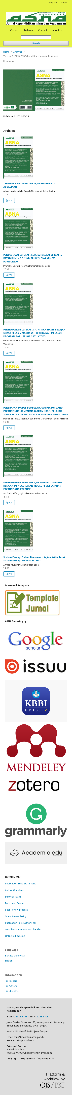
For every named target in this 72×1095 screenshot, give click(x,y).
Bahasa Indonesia (15, 955)
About (56, 30)
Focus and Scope (14, 903)
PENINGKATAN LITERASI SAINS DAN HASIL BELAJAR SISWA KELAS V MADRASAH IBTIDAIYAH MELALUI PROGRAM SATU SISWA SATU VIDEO (34, 333)
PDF (10, 200)
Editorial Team (13, 896)
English (9, 960)
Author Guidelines (14, 890)
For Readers (11, 980)
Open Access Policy (15, 916)
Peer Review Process (16, 909)
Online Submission (15, 935)
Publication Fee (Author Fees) (21, 922)
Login (64, 2)
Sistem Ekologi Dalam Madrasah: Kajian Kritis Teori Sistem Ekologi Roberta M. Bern (34, 558)
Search (36, 43)
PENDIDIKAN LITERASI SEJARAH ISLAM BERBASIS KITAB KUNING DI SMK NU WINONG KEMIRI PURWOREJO (32, 258)
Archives (28, 30)
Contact (42, 30)
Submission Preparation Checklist (23, 929)
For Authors (11, 985)
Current (14, 30)
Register (53, 2)
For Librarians (12, 990)
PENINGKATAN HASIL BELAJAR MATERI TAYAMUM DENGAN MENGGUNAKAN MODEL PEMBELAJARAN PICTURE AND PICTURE (32, 486)
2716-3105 (21, 1016)
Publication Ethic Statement (20, 883)
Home (6, 51)
